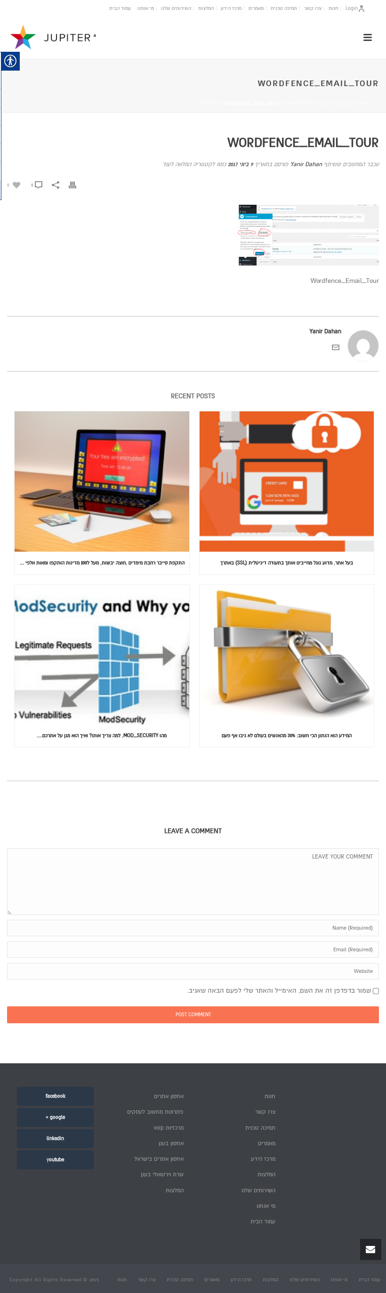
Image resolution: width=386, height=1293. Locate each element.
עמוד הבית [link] (120, 8)
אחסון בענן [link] (171, 1143)
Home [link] (365, 103)
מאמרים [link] (256, 8)
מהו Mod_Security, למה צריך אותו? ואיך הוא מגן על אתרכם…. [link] (102, 735)
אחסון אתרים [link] (169, 1096)
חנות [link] (333, 8)
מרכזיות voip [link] (169, 1128)
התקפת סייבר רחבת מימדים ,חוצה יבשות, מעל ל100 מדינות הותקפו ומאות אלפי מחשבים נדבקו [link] (100, 563)
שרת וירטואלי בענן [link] (162, 1174)
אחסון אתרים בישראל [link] (159, 1159)
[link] (13, 184)
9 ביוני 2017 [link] (240, 164)
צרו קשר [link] (313, 8)
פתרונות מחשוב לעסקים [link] (155, 1112)
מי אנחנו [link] (145, 8)
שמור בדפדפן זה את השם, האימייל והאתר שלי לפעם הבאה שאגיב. (279, 991)
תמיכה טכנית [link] (284, 8)
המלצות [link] (206, 8)
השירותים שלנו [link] (176, 8)
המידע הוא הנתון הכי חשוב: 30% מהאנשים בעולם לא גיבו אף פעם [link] (287, 735)
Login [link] (352, 8)
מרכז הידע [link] (231, 8)
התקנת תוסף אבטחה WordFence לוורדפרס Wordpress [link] (276, 103)
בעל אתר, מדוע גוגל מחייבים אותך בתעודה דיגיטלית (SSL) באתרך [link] (286, 563)
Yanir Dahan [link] (306, 164)
